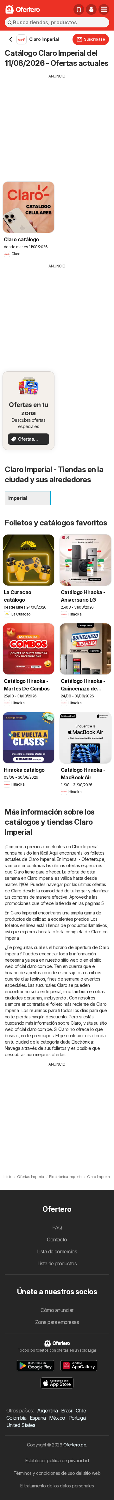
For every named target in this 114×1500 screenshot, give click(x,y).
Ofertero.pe (74, 1444)
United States (20, 1425)
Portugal (77, 1418)
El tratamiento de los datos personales (57, 1485)
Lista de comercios (57, 1251)
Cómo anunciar (57, 1310)
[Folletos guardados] (78, 9)
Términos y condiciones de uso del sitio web (57, 1473)
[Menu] (103, 9)
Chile (81, 1410)
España (38, 1418)
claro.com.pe (39, 966)
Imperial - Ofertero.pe (83, 859)
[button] (91, 9)
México (57, 1418)
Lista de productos (57, 1263)
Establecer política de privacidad (57, 1460)
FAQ (57, 1227)
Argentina (47, 1410)
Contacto (57, 1239)
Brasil (67, 1410)
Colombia (16, 1418)
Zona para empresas (57, 1322)
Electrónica (82, 1042)
